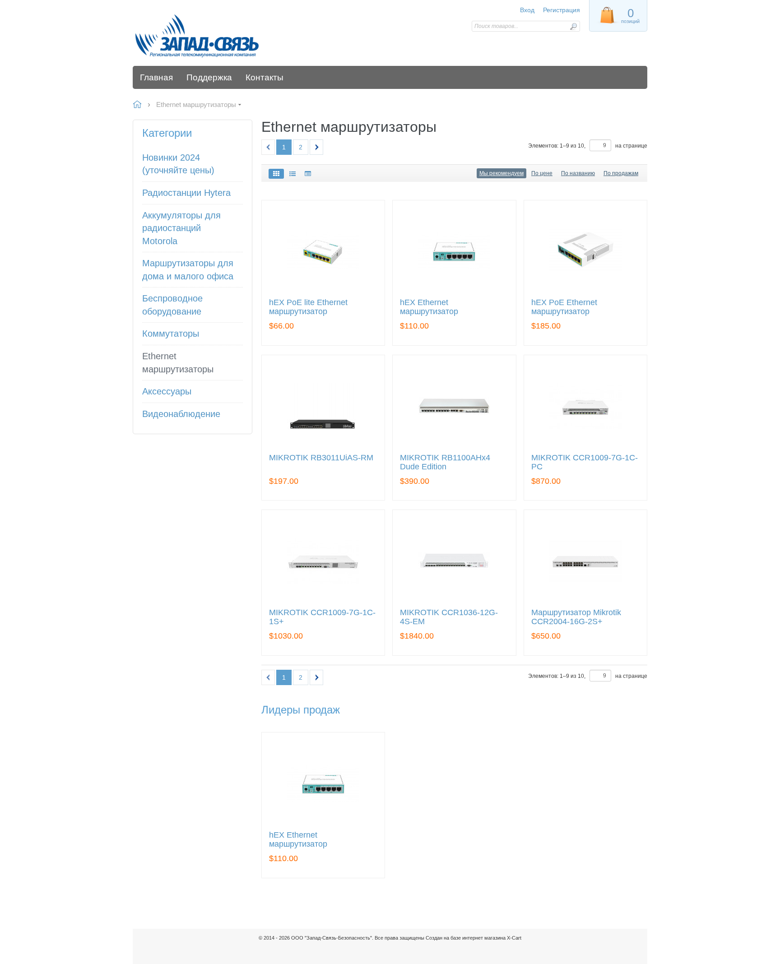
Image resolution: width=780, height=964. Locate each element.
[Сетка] (276, 174)
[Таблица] (308, 174)
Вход (527, 10)
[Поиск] (573, 26)
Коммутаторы (170, 333)
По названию (578, 173)
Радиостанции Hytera (186, 193)
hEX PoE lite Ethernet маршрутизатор (308, 307)
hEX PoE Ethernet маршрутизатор (564, 307)
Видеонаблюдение (181, 414)
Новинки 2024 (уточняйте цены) (178, 164)
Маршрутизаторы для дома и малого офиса (187, 269)
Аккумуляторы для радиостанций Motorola (181, 228)
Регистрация (561, 10)
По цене (541, 173)
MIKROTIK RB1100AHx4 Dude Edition (445, 462)
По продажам (621, 173)
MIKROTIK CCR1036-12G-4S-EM (449, 617)
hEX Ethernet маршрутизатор (429, 307)
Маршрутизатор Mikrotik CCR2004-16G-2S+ (576, 617)
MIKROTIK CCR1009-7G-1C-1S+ (322, 617)
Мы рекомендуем (501, 173)
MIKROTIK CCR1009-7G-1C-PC (584, 462)
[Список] (292, 174)
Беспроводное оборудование (172, 304)
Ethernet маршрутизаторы (178, 362)
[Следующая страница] (316, 147)
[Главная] (197, 35)
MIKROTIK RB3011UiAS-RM (321, 458)
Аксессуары (166, 391)
